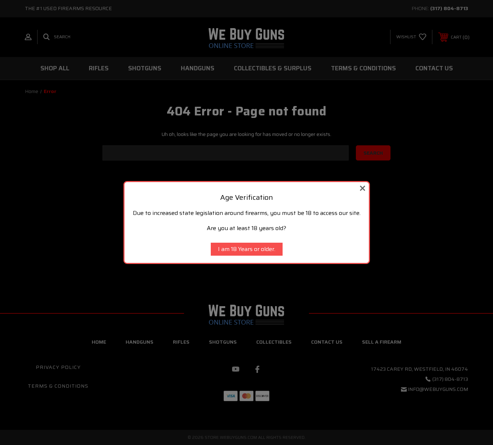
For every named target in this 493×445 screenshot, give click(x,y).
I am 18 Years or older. (246, 249)
